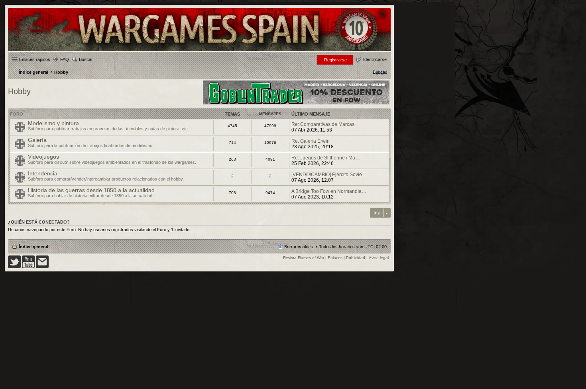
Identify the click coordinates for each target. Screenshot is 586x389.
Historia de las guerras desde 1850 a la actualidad (91, 190)
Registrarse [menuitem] (335, 59)
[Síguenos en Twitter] (14, 267)
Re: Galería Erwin (310, 141)
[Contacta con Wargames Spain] (42, 267)
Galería (37, 140)
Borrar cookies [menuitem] (298, 246)
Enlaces (335, 257)
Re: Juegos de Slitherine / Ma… (325, 158)
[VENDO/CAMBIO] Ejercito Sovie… (329, 174)
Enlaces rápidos (34, 59)
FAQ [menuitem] (64, 59)
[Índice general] (199, 50)
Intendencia (42, 173)
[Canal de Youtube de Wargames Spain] (28, 267)
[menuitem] (380, 72)
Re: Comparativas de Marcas (322, 124)
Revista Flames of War (303, 257)
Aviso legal (379, 257)
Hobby (19, 91)
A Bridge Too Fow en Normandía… (328, 191)
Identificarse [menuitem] (375, 59)
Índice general (33, 246)
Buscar (86, 59)
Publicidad (355, 257)
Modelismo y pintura (53, 123)
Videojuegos (43, 156)
